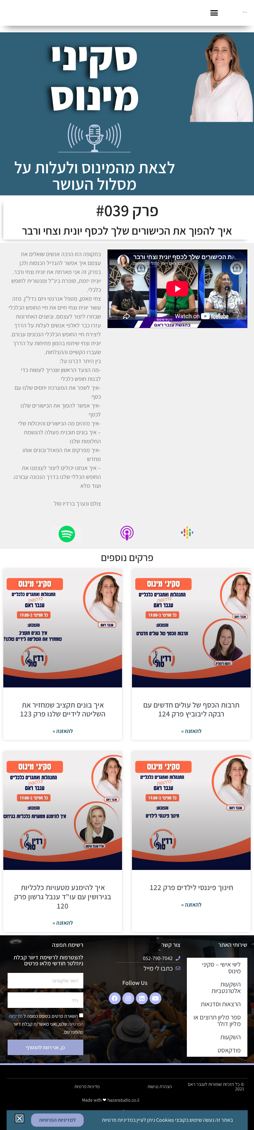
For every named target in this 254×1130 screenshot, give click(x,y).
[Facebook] (115, 998)
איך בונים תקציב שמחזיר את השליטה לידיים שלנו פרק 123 (63, 709)
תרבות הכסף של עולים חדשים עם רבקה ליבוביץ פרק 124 (191, 709)
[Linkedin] (142, 998)
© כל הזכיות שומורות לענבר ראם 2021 (216, 1086)
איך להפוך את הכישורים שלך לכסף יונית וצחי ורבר (127, 230)
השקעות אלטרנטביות (226, 987)
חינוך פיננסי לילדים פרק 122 (191, 887)
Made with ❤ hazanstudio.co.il (110, 1100)
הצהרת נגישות (160, 1086)
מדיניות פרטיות (87, 1086)
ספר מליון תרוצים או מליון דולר (217, 1020)
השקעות (230, 1037)
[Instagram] (128, 998)
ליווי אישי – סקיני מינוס (221, 967)
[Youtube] (155, 998)
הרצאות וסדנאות (221, 1004)
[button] (214, 13)
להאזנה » (191, 731)
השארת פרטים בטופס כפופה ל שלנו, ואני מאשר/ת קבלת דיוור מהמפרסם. (46, 1024)
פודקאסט (229, 1050)
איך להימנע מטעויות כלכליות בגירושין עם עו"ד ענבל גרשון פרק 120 (62, 896)
